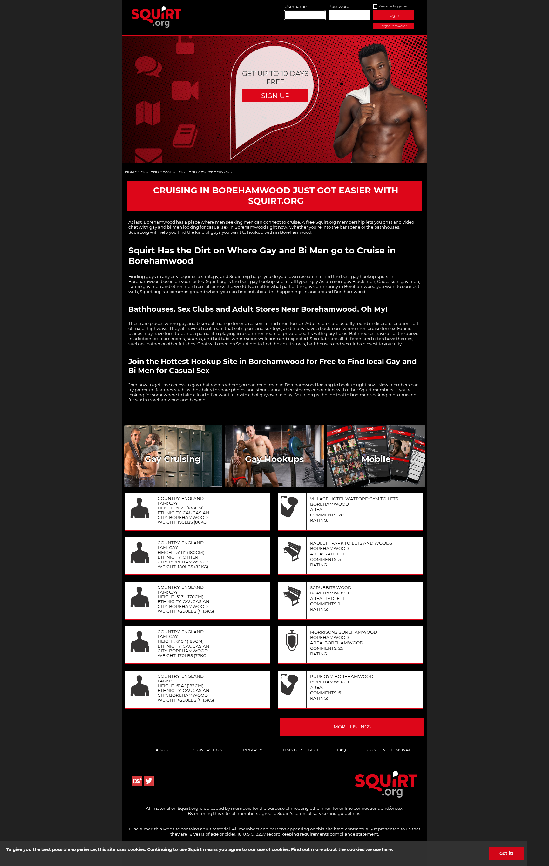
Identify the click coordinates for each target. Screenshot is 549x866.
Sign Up (275, 95)
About (163, 749)
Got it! (506, 853)
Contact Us (207, 749)
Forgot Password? (393, 26)
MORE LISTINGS (352, 727)
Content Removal (389, 749)
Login (393, 15)
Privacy (252, 749)
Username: (296, 6)
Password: (339, 6)
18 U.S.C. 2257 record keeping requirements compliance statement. (308, 833)
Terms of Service (299, 749)
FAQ (341, 749)
